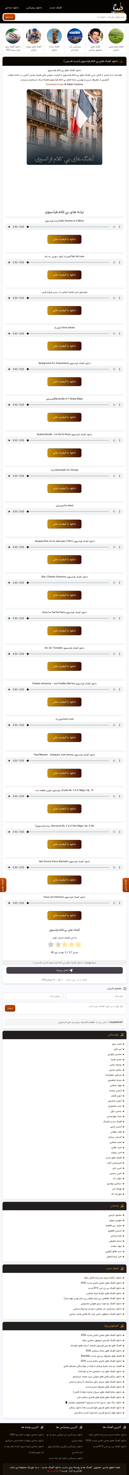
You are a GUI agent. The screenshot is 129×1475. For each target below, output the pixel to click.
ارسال (10, 1008)
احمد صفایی (116, 1142)
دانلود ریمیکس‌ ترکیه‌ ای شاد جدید (66, 1458)
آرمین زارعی (116, 1126)
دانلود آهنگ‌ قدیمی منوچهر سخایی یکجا (102, 1340)
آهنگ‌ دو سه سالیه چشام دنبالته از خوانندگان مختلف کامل (92, 1366)
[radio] (78, 945)
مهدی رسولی (115, 1220)
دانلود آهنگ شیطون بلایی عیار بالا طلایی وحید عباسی (95, 1314)
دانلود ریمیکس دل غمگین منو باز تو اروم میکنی (98, 1308)
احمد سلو (117, 1044)
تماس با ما (53, 1470)
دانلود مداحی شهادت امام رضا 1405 (26, 1434)
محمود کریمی (115, 1215)
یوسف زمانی (116, 1064)
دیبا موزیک (90, 962)
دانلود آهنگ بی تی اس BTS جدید (105, 1288)
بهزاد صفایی (116, 1085)
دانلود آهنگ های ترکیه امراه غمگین (104, 1293)
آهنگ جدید (56, 7)
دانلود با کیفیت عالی (64, 239)
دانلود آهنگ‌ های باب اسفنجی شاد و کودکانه (100, 1371)
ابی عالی (118, 1049)
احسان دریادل (115, 1137)
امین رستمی (116, 1173)
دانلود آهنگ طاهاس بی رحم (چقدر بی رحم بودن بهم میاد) (93, 1298)
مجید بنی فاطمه (113, 1225)
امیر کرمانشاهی (114, 1256)
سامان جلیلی (115, 1070)
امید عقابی (116, 1147)
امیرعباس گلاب (114, 1163)
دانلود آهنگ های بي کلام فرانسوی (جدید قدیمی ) (91, 61)
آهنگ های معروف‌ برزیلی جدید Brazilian (101, 1356)
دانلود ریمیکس (34, 7)
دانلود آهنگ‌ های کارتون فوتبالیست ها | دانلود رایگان (95, 1407)
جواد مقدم (116, 1246)
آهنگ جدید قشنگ (112, 1121)
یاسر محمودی (115, 1106)
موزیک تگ (116, 1194)
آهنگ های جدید (113, 1157)
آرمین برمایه (115, 1090)
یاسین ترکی (116, 1111)
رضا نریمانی (116, 1235)
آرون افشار (116, 1095)
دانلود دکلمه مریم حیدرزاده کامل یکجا (103, 1277)
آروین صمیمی (115, 1100)
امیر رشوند (116, 1152)
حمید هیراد (116, 1059)
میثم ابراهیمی (115, 1080)
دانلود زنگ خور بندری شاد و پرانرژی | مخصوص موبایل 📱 (93, 1402)
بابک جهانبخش (114, 1116)
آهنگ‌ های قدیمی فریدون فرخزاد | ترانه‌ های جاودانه (96, 1345)
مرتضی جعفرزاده (113, 1075)
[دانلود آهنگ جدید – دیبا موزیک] (117, 7)
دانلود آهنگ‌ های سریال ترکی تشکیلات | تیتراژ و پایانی (95, 1382)
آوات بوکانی (116, 1132)
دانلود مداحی (12, 7)
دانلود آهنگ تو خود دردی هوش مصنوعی (101, 1303)
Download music (55, 84)
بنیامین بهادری (114, 1183)
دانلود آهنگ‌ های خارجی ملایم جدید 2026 (101, 1361)
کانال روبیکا (62, 970)
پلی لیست (70, 979)
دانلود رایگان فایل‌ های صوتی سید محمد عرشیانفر (97, 1376)
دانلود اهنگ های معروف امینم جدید (103, 1387)
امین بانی (117, 1168)
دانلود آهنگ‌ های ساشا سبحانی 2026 (104, 1350)
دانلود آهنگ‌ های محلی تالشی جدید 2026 (101, 1283)
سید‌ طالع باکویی (113, 1251)
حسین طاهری (115, 1230)
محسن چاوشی (115, 1054)
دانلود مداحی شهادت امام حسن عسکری (24, 1440)
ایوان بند (117, 1178)
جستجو (9, 17)
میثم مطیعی (115, 1241)
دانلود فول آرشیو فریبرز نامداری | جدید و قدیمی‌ (98, 1412)
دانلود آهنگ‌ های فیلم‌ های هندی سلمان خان (99, 1397)
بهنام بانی (117, 1188)
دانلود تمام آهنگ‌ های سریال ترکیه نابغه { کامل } (97, 1392)
